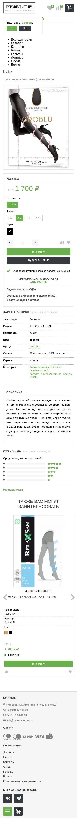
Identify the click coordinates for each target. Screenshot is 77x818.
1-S (10, 218)
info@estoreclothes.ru (19, 720)
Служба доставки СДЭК (21, 289)
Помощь (8, 771)
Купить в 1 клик (38, 260)
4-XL (38, 218)
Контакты (8, 762)
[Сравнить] (62, 243)
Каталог (34, 373)
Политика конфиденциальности (22, 781)
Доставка (8, 752)
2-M (19, 218)
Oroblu (33, 376)
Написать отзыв (13, 489)
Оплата (7, 757)
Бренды (67, 373)
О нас (6, 766)
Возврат (8, 776)
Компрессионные (51, 373)
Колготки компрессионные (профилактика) (45, 369)
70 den (12, 204)
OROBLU (35, 346)
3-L (28, 218)
